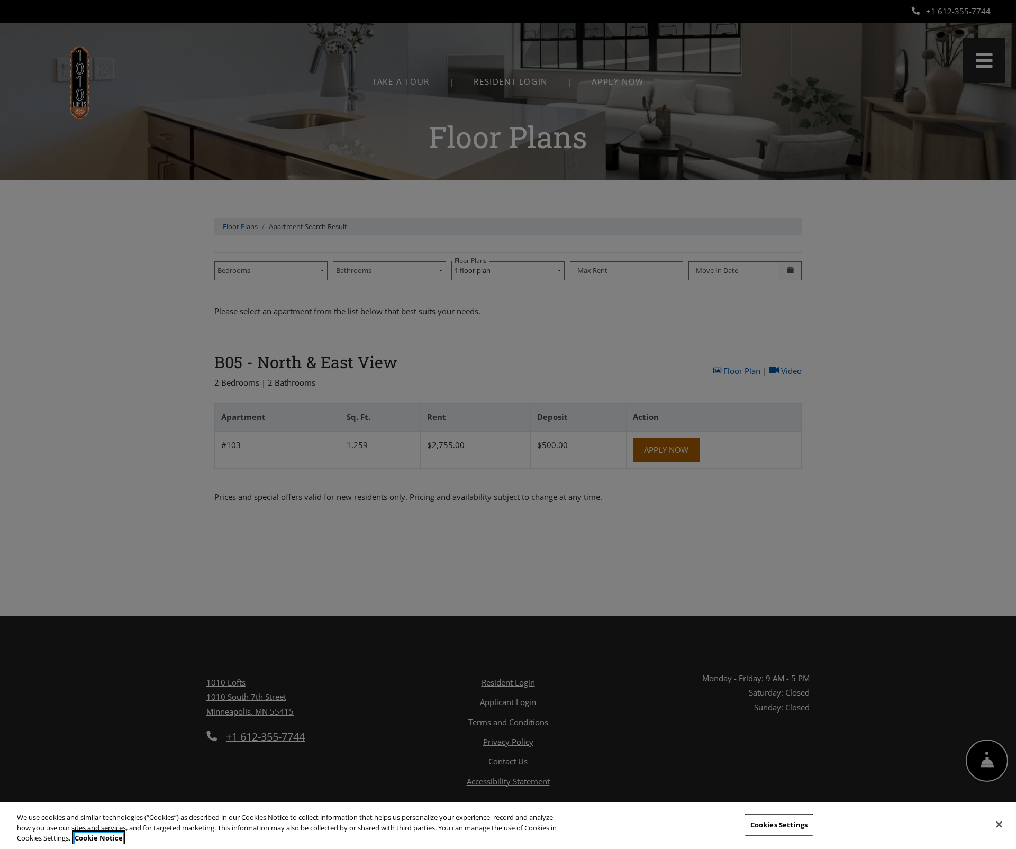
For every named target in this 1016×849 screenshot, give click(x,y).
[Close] (999, 824)
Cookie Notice (99, 838)
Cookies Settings (779, 824)
